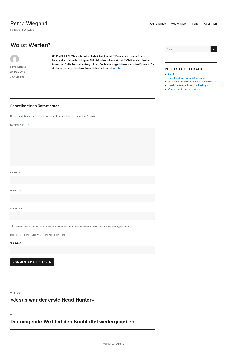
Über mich (210, 23)
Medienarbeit (179, 23)
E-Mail (15, 190)
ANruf (171, 74)
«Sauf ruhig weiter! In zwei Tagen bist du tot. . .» (192, 81)
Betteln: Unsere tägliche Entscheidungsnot (189, 85)
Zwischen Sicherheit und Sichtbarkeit (187, 78)
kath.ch (115, 68)
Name (15, 172)
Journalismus (157, 23)
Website (16, 208)
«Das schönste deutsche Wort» (184, 89)
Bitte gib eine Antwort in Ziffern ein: (38, 235)
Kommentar (19, 124)
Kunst (195, 23)
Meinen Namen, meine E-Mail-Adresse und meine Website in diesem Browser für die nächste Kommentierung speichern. (72, 226)
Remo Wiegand (28, 23)
